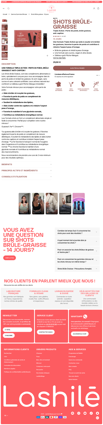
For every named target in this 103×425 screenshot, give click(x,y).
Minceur (39, 363)
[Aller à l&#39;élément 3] (5, 34)
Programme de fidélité (76, 353)
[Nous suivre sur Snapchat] (97, 413)
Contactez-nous (74, 363)
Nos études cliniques (42, 373)
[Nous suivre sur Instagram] (78, 413)
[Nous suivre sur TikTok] (91, 413)
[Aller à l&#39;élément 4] (5, 41)
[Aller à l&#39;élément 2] (5, 27)
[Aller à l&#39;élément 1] (5, 21)
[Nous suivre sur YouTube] (85, 413)
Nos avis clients (74, 376)
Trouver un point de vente (77, 373)
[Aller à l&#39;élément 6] (5, 55)
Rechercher (8, 353)
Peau (38, 356)
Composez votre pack (43, 366)
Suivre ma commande (75, 360)
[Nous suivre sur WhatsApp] (97, 417)
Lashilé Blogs (40, 376)
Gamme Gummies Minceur (19, 14)
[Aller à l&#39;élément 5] (5, 48)
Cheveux (39, 353)
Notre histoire (73, 379)
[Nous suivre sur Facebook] (72, 413)
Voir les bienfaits (59, 58)
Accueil (5, 14)
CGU (5, 356)
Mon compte (73, 366)
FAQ (70, 369)
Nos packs (39, 369)
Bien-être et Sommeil (43, 360)
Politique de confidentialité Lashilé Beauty (17, 372)
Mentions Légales (9, 368)
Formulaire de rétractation (12, 365)
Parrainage (72, 356)
